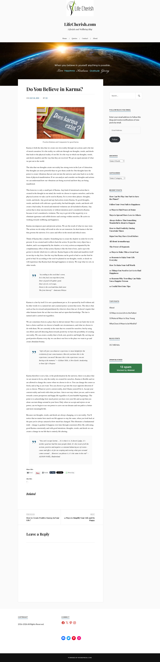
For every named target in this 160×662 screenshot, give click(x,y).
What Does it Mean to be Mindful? (123, 323)
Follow (114, 139)
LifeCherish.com (80, 24)
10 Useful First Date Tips (119, 286)
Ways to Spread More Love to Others (125, 215)
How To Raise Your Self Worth (122, 265)
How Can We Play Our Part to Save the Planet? (124, 197)
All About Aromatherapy (119, 241)
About (95, 38)
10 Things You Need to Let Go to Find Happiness (125, 271)
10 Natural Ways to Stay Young (122, 318)
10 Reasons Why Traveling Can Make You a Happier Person (125, 279)
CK (46, 98)
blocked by (129, 369)
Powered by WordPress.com (80, 657)
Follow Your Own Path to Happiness (124, 204)
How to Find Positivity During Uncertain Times (122, 229)
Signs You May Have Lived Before (123, 236)
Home (64, 38)
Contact (85, 38)
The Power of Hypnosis (119, 246)
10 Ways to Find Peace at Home (122, 210)
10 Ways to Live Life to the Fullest (122, 313)
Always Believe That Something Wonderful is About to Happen (122, 221)
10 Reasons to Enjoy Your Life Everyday (122, 258)
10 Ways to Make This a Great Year (124, 252)
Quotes (74, 38)
